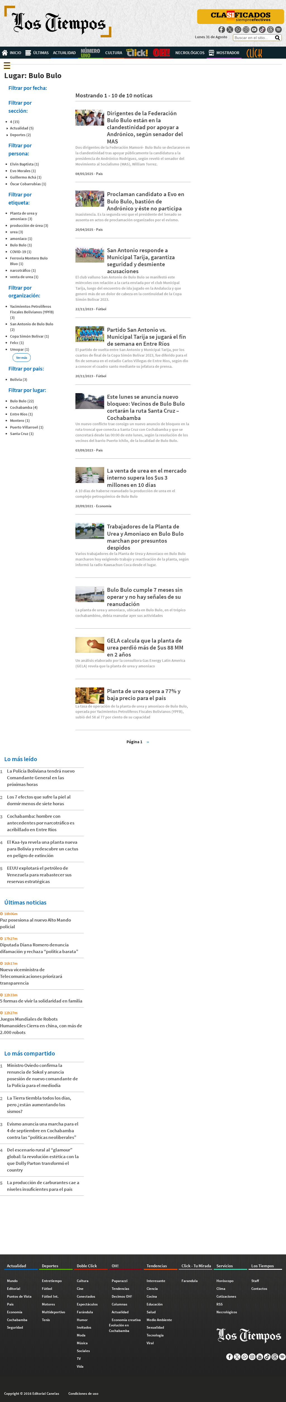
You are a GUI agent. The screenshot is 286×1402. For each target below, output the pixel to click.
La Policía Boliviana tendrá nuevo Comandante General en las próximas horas (41, 777)
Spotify (278, 29)
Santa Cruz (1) (22, 433)
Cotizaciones (226, 1296)
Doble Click (136, 53)
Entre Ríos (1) (21, 414)
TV (79, 1358)
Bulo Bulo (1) (21, 244)
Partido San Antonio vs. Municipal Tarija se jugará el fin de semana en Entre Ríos (146, 336)
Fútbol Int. (50, 1296)
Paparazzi (119, 1280)
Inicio (15, 52)
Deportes (90, 53)
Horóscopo (224, 1280)
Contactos (259, 1288)
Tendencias (120, 1288)
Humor (82, 1319)
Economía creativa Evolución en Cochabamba (125, 1325)
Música (82, 1343)
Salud (151, 1312)
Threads (270, 29)
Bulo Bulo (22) (22, 400)
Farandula (190, 1280)
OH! (161, 53)
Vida (80, 1366)
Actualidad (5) (22, 128)
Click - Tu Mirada (254, 53)
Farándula (85, 1312)
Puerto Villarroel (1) (27, 427)
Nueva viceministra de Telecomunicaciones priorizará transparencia (31, 976)
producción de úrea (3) (29, 225)
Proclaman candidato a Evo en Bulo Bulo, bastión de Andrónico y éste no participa (145, 201)
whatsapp (238, 29)
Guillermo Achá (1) (26, 177)
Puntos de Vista (19, 1296)
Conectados (86, 1296)
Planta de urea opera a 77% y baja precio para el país (143, 694)
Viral (150, 1343)
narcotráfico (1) (23, 270)
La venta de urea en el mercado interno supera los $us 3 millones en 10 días (147, 477)
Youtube (254, 29)
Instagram (246, 29)
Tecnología (155, 1335)
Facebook (221, 29)
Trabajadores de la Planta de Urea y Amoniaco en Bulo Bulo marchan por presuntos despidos (145, 537)
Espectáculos (87, 1304)
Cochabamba (17, 1319)
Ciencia (152, 1288)
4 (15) (15, 121)
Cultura (113, 52)
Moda (81, 1335)
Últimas (41, 52)
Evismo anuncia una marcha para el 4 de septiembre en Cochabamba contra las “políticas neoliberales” (42, 1130)
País (99, 173)
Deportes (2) (20, 134)
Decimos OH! (122, 1296)
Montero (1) (20, 420)
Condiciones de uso (83, 1393)
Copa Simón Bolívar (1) (29, 336)
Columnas (119, 1304)
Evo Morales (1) (23, 170)
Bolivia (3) (18, 379)
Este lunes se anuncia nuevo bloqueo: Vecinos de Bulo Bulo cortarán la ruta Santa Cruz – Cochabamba (146, 407)
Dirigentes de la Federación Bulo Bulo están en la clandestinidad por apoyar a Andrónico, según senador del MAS (145, 127)
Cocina (152, 1296)
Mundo (12, 1280)
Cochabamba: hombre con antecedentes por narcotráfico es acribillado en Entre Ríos (40, 823)
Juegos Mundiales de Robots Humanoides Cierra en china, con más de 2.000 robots (41, 1025)
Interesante (156, 1280)
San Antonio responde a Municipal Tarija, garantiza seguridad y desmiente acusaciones (141, 260)
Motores (48, 1304)
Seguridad (15, 1327)
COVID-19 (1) (21, 251)
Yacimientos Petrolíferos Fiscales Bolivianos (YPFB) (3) (32, 312)
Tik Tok (262, 29)
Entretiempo (52, 1280)
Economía (103, 506)
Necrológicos (189, 52)
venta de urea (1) (24, 276)
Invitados (84, 1327)
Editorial (13, 1288)
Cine (80, 1288)
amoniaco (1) (21, 238)
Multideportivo (53, 1312)
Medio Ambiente (159, 1319)
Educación (155, 1304)
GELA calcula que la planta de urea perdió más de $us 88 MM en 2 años (145, 647)
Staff (255, 1280)
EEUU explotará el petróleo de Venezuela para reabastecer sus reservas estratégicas (39, 874)
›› (148, 741)
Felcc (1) (17, 342)
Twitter (230, 29)
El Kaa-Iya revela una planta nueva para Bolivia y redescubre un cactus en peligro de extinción (42, 848)
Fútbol (101, 309)
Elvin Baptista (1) (24, 164)
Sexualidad (155, 1327)
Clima (220, 1288)
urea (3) (16, 231)
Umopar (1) (19, 349)
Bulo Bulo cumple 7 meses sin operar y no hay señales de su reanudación (145, 596)
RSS (219, 1304)
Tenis (46, 1319)
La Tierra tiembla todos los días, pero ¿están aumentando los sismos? (39, 1104)
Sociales (83, 1350)
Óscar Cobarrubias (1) (28, 183)
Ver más (21, 357)
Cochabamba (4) (24, 407)
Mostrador (227, 52)
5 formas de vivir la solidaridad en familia (41, 1001)
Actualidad (64, 52)
